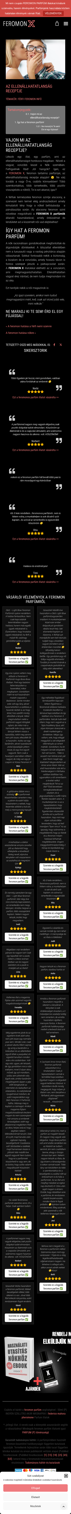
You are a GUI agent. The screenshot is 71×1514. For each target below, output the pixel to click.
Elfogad (35, 1488)
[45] (65, 1455)
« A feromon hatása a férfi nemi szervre (29, 326)
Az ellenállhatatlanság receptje (29, 88)
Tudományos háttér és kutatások (42, 1462)
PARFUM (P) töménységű (35, 1432)
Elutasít (35, 1497)
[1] (45, 1455)
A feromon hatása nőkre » (21, 332)
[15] (50, 1455)
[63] (10, 1458)
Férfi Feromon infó (30, 99)
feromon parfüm (32, 1409)
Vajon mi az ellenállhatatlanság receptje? (44, 116)
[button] (66, 1475)
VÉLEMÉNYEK (53, 13)
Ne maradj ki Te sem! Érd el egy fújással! (50, 128)
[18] (55, 1455)
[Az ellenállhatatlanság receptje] (35, 59)
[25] (60, 1455)
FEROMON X (15, 173)
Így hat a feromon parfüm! (30, 122)
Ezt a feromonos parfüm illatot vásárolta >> (36, 397)
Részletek (35, 1506)
